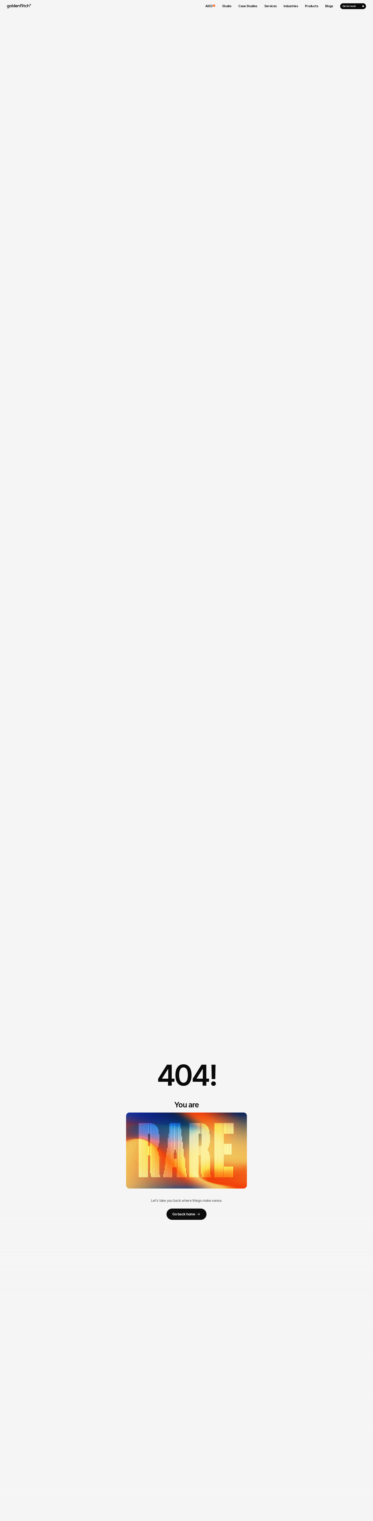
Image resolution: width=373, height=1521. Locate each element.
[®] (18, 6)
